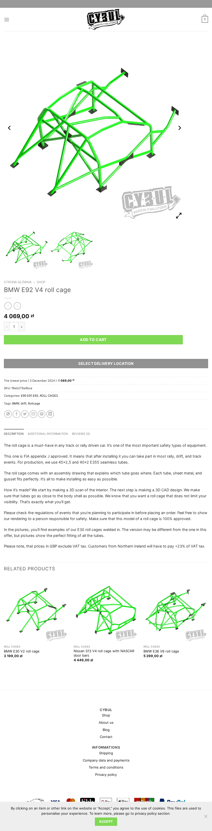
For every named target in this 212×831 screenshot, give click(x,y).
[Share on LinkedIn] (50, 414)
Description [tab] (14, 434)
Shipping (106, 753)
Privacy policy (106, 774)
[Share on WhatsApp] (8, 414)
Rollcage (34, 403)
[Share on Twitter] (25, 414)
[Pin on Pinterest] (42, 414)
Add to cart (93, 339)
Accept (106, 821)
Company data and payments (106, 760)
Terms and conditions (106, 767)
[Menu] (7, 19)
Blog (106, 730)
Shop (41, 282)
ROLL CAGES (49, 395)
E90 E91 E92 (29, 395)
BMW (15, 403)
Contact (106, 737)
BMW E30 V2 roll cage (22, 651)
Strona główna (18, 282)
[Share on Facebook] (16, 414)
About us (106, 722)
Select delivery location (105, 363)
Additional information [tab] (48, 434)
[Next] (208, 624)
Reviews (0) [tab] (81, 434)
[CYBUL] (106, 19)
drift (23, 403)
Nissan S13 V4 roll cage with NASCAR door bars (104, 653)
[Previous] (4, 624)
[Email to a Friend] (33, 414)
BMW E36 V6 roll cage (161, 651)
